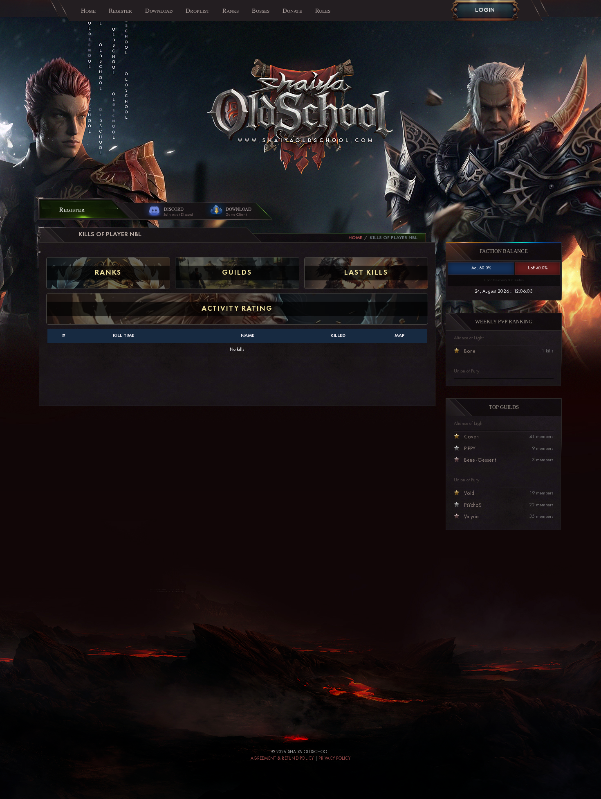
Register (120, 10)
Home (88, 10)
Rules (322, 10)
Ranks (230, 10)
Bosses (260, 10)
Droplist (197, 10)
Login (485, 10)
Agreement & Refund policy (282, 758)
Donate (292, 10)
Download (159, 10)
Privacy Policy (334, 758)
